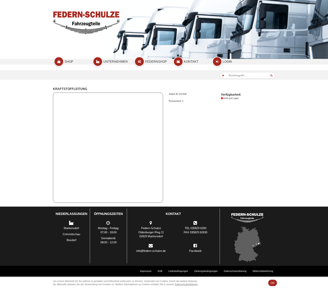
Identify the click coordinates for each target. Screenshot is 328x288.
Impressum (145, 271)
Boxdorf (71, 240)
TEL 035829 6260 (195, 228)
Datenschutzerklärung (235, 271)
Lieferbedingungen (178, 271)
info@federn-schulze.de (151, 250)
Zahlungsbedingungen (206, 271)
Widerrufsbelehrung (263, 271)
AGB (160, 271)
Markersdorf (71, 228)
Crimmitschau (71, 234)
